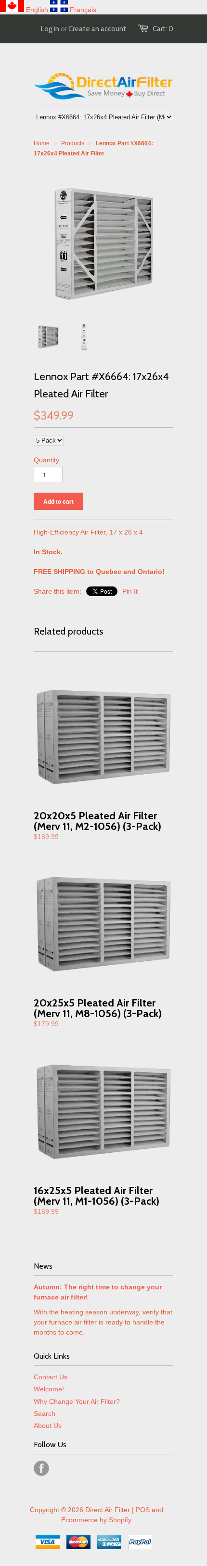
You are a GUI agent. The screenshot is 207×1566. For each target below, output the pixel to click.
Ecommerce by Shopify (96, 1520)
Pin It (130, 591)
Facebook (41, 1468)
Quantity (46, 460)
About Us (48, 1425)
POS (143, 1510)
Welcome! (49, 1389)
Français (83, 9)
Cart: (163, 29)
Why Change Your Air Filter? (77, 1401)
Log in (50, 29)
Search (44, 1413)
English (37, 9)
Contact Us (50, 1377)
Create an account (97, 29)
